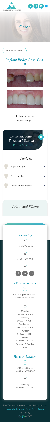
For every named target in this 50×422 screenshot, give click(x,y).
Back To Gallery (16, 50)
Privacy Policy (31, 409)
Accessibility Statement (15, 409)
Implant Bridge (24, 120)
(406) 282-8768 (25, 245)
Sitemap (41, 409)
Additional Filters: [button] (25, 207)
